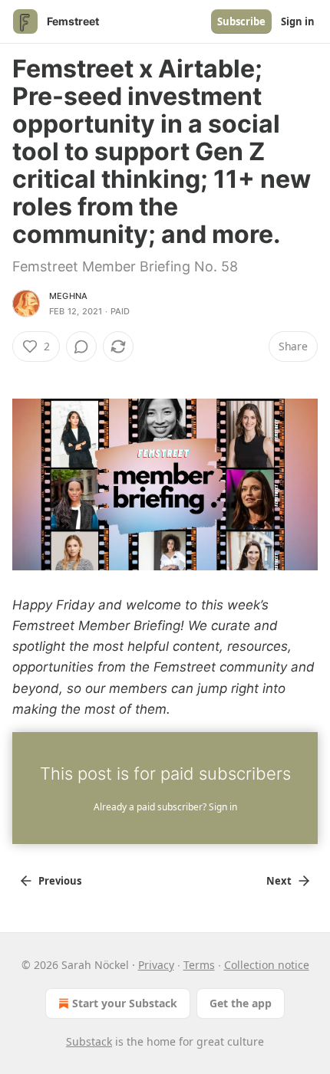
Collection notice (266, 964)
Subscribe (241, 21)
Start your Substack (124, 1003)
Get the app (241, 1003)
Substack (89, 1041)
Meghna (68, 296)
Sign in (298, 21)
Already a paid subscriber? (165, 806)
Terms (199, 964)
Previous (59, 881)
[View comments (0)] (81, 346)
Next (279, 881)
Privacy (156, 964)
